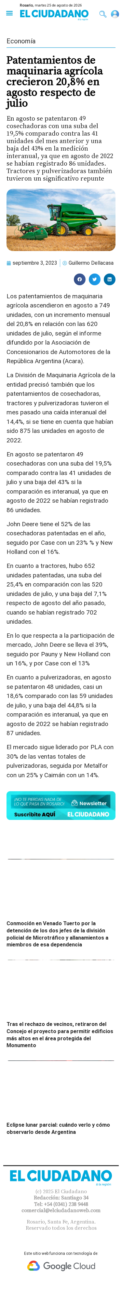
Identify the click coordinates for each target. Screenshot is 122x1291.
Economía (21, 41)
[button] (9, 12)
